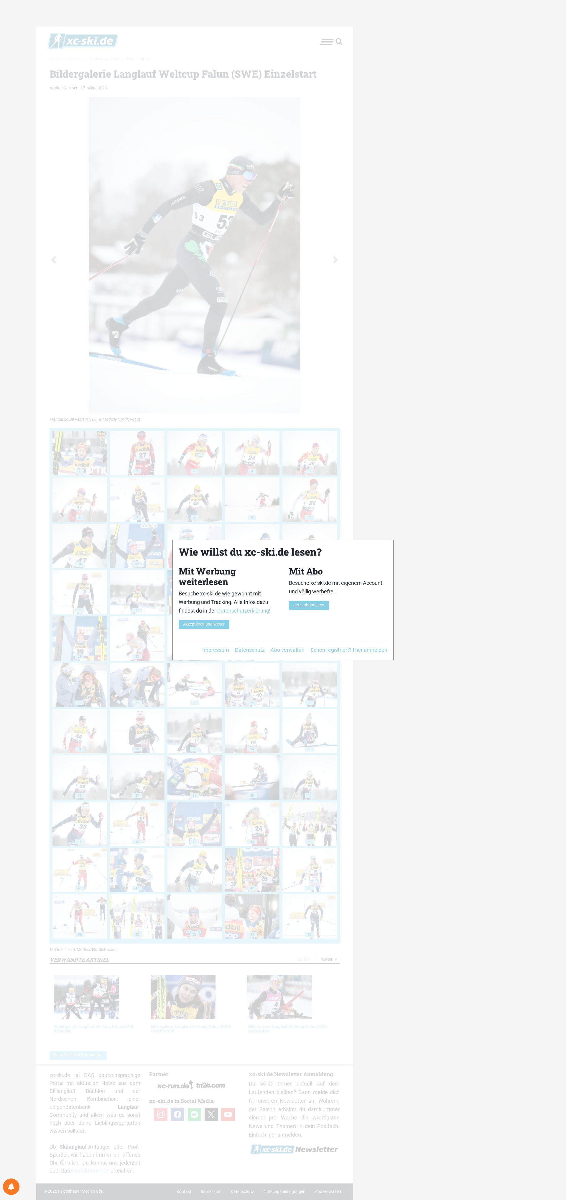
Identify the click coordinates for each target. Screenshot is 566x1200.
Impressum (215, 650)
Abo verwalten (288, 650)
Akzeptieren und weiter (204, 624)
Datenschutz (250, 650)
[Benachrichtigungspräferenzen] (11, 1186)
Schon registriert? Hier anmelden (348, 650)
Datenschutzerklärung (243, 611)
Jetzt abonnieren (308, 605)
